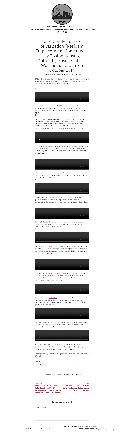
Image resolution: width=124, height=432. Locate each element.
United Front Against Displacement (54, 74)
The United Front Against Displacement (62, 26)
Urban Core (74, 30)
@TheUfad (77, 354)
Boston (66, 30)
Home (31, 30)
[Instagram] (60, 32)
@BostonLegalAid (40, 110)
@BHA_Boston (58, 79)
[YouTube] (66, 32)
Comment (84, 418)
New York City (58, 30)
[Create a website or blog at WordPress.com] (49, 429)
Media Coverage (84, 30)
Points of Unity (40, 30)
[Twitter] (58, 32)
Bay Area (49, 30)
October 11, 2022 (77, 128)
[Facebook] (63, 32)
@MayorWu (67, 79)
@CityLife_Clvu (73, 108)
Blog (93, 30)
